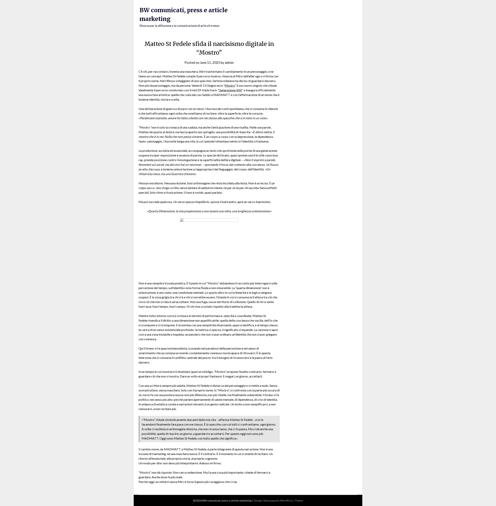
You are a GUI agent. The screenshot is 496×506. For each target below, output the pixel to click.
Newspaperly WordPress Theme (283, 500)
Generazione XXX (230, 90)
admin (229, 62)
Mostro (230, 85)
